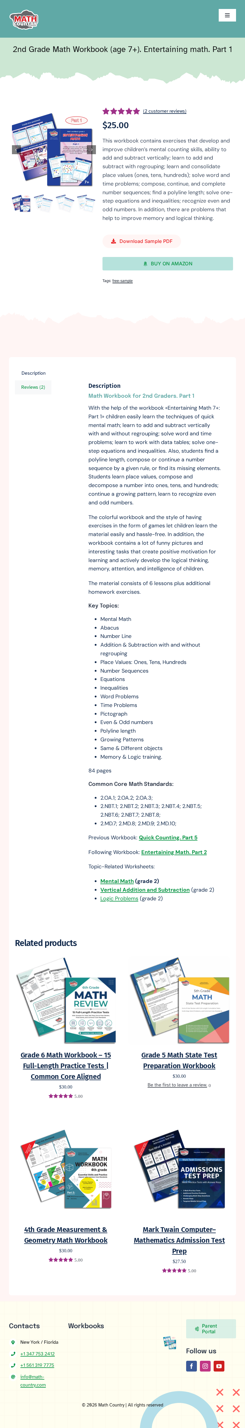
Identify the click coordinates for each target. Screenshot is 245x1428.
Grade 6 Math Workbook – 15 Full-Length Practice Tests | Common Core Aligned (66, 1066)
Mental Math (117, 881)
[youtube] (219, 1366)
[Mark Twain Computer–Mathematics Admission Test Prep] (179, 1121)
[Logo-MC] (24, 7)
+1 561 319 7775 (37, 1365)
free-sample (122, 280)
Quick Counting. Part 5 (168, 837)
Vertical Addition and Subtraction (145, 889)
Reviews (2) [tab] (33, 387)
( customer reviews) (164, 111)
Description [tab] (34, 373)
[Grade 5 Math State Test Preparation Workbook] (179, 960)
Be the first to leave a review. (177, 1085)
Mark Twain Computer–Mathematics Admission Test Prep (179, 1240)
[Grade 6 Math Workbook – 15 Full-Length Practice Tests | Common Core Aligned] (66, 960)
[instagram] (205, 1366)
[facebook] (191, 1366)
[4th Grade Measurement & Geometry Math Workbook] (66, 1121)
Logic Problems (119, 898)
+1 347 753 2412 (37, 1354)
